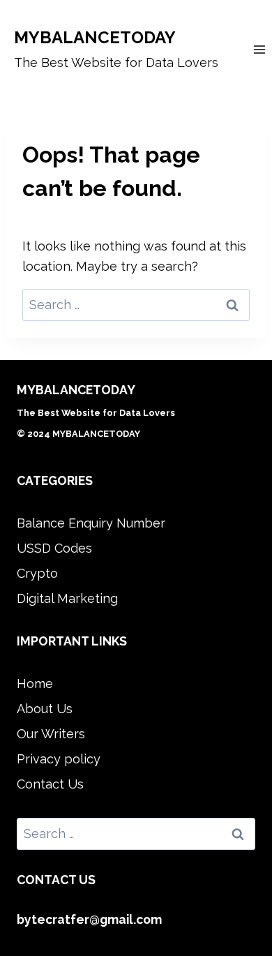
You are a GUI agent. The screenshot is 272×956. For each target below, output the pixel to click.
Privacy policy (58, 759)
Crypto (37, 573)
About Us (45, 708)
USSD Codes (54, 548)
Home (35, 683)
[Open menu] (259, 49)
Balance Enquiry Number (91, 523)
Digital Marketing (67, 598)
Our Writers (51, 733)
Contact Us (50, 784)
